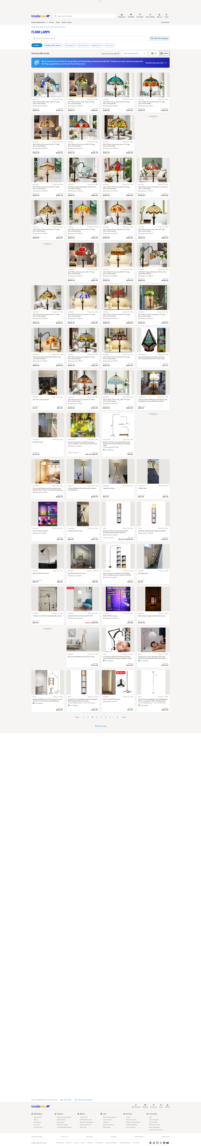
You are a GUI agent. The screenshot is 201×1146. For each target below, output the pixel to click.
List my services (130, 1127)
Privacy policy (99, 1143)
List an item (165, 22)
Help (150, 1117)
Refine (37, 45)
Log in (166, 17)
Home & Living (38, 1127)
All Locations (69, 45)
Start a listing (136, 1107)
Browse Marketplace (38, 22)
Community (153, 1114)
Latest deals (37, 1117)
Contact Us (136, 1143)
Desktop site (60, 1143)
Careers (76, 1143)
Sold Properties (61, 1120)
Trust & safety (153, 1122)
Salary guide (106, 1127)
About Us (69, 1143)
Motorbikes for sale (85, 1120)
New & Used (83, 45)
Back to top (101, 726)
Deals (58, 22)
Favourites (153, 1107)
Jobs (104, 1114)
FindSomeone (166, 1136)
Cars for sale (83, 1117)
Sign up (159, 17)
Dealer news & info (85, 1125)
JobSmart (106, 1122)
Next (124, 717)
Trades (128, 1117)
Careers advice (107, 1120)
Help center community (156, 1130)
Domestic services (131, 1120)
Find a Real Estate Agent (64, 1127)
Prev (77, 717)
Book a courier (67, 22)
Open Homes (61, 1122)
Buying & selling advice (86, 1122)
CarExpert (114, 1136)
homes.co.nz (64, 1136)
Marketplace (38, 1114)
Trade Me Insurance (37, 1136)
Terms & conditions (111, 1143)
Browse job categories (109, 1117)
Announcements (154, 1120)
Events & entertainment (133, 1122)
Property (60, 1114)
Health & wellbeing (131, 1125)
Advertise (90, 1143)
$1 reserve (37, 1125)
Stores (51, 22)
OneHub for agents (62, 1125)
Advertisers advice (108, 1125)
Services (129, 1114)
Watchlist (145, 1107)
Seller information (154, 1127)
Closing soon (37, 1122)
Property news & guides (64, 1117)
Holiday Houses (139, 1136)
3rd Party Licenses (154, 1125)
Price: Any (108, 45)
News (83, 1143)
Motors (82, 1114)
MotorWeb (89, 1136)
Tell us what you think (84, 1100)
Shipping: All (96, 45)
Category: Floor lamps (52, 45)
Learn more (67, 1100)
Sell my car (83, 1127)
